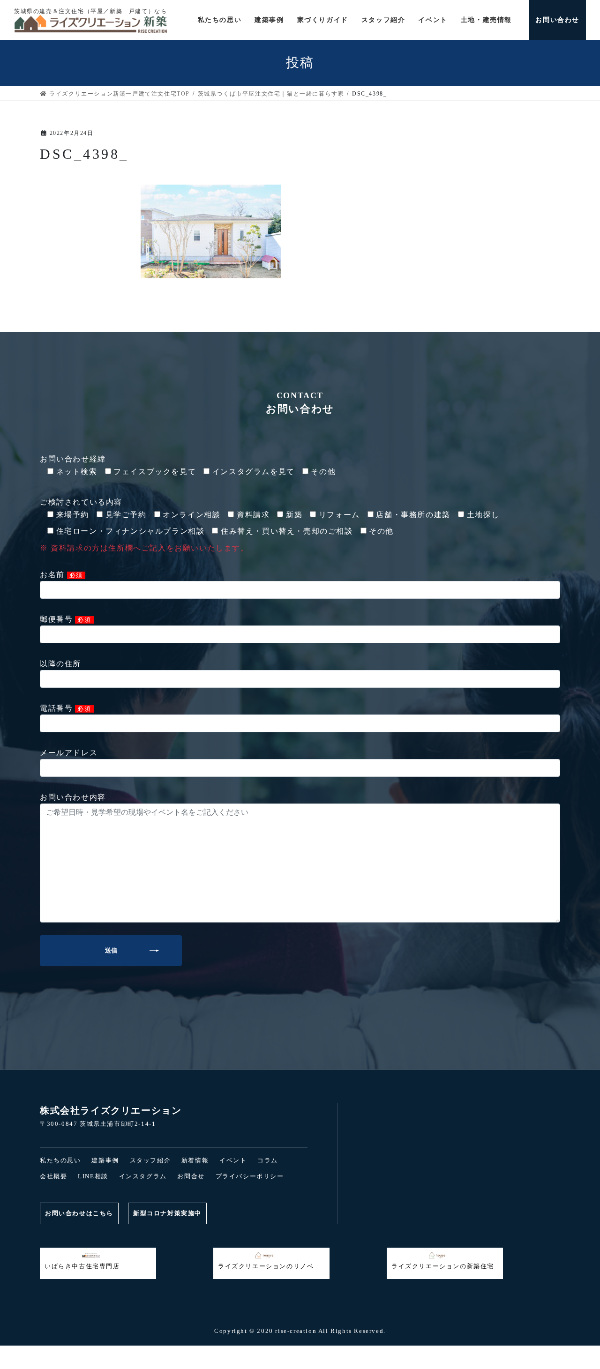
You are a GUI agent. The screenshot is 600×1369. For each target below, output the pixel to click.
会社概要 (53, 1176)
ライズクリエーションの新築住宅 (442, 1266)
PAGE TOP (21, 1323)
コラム (267, 1160)
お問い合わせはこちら (79, 1213)
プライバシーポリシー (250, 1176)
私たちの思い (60, 1160)
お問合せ (190, 1176)
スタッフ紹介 (150, 1160)
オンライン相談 (475, 1352)
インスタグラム (143, 1176)
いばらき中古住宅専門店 (82, 1266)
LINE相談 (93, 1176)
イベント (233, 1160)
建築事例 (105, 1160)
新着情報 (195, 1160)
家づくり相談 (300, 1352)
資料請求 (124, 1352)
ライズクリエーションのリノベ (266, 1266)
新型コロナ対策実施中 (167, 1213)
